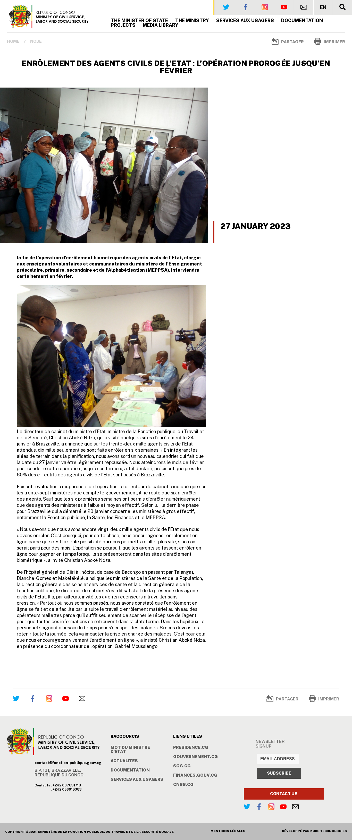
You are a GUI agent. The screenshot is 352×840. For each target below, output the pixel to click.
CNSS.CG (183, 785)
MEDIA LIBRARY (160, 25)
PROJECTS (123, 25)
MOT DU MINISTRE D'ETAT (130, 749)
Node (36, 41)
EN (323, 7)
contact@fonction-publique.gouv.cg (68, 763)
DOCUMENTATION (130, 770)
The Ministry (192, 20)
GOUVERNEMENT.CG (195, 757)
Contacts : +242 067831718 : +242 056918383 (58, 787)
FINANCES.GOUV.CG (195, 775)
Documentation (302, 20)
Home (13, 41)
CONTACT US (283, 793)
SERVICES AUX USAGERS (245, 20)
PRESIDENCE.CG (190, 747)
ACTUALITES (124, 761)
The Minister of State (139, 20)
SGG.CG (182, 766)
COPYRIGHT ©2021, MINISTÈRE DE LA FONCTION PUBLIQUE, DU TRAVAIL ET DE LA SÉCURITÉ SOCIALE (89, 832)
